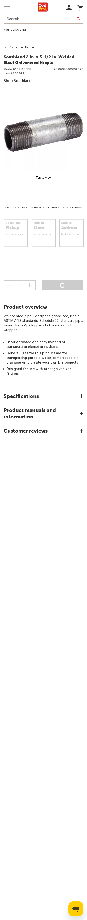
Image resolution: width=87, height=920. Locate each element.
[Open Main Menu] (7, 7)
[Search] (78, 19)
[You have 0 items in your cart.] (80, 7)
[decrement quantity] (9, 285)
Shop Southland (18, 80)
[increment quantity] (29, 285)
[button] (69, 7)
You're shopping (15, 29)
